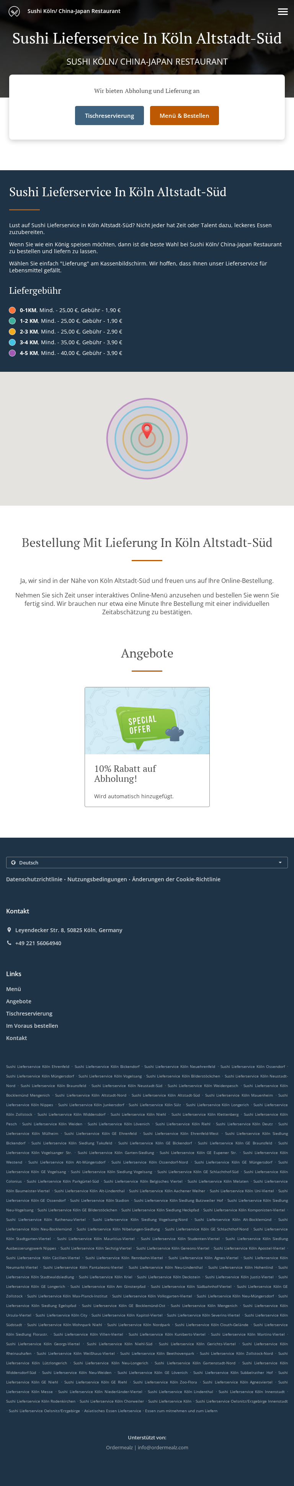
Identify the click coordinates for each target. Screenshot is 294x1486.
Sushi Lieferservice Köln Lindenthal (181, 1391)
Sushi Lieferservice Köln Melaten (218, 1181)
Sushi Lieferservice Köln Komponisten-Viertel (244, 1210)
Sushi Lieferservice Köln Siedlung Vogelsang (111, 1171)
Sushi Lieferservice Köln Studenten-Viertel (180, 1238)
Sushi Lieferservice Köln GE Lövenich (153, 1372)
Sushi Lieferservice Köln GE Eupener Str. (198, 1152)
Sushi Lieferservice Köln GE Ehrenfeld (100, 1133)
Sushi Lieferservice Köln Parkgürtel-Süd (63, 1181)
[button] (283, 11)
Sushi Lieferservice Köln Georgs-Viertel (43, 1343)
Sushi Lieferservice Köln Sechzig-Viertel (96, 1248)
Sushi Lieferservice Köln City (61, 1315)
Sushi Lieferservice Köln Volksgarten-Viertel (152, 1296)
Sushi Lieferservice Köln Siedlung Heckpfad (160, 1210)
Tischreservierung (29, 1013)
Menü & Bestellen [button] (184, 115)
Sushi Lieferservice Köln (169, 1401)
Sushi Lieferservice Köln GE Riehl (95, 1382)
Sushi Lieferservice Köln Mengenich (204, 1305)
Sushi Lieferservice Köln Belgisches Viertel (143, 1181)
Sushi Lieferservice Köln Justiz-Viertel (239, 1276)
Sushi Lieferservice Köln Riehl (183, 1123)
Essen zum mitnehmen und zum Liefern (181, 1410)
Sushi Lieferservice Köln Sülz (155, 1104)
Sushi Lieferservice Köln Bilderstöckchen (183, 1076)
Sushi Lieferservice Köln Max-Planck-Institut (67, 1296)
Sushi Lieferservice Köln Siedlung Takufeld (71, 1143)
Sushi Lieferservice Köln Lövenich (119, 1123)
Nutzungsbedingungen (97, 879)
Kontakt (16, 1038)
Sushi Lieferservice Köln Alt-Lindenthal (89, 1190)
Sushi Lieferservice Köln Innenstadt (252, 1391)
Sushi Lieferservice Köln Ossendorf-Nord (149, 1162)
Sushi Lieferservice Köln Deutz (244, 1123)
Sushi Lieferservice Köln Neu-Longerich (111, 1363)
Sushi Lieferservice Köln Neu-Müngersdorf (235, 1296)
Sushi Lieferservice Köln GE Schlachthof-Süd (197, 1171)
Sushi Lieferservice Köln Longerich (217, 1104)
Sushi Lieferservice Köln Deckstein (168, 1276)
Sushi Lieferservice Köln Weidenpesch (203, 1085)
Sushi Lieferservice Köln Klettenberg (205, 1114)
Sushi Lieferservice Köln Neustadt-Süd (126, 1085)
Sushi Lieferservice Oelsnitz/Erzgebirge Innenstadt (242, 1401)
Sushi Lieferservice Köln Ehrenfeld (37, 1066)
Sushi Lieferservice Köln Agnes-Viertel (203, 1257)
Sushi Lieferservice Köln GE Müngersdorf (233, 1162)
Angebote (18, 1001)
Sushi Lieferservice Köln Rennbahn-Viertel (124, 1257)
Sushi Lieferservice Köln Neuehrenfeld (179, 1066)
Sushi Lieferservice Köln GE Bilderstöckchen (77, 1210)
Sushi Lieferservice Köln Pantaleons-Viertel (83, 1267)
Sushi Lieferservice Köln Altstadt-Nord (90, 1095)
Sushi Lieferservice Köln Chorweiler (112, 1401)
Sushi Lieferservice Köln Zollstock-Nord (236, 1353)
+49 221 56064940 (38, 943)
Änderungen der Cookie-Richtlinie (176, 879)
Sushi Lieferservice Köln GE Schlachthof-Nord (206, 1229)
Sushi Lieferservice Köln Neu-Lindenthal (166, 1267)
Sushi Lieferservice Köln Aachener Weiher (167, 1190)
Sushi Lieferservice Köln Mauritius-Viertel (96, 1238)
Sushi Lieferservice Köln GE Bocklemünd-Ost (123, 1305)
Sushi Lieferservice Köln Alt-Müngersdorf (66, 1162)
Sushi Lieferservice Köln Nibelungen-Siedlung (118, 1229)
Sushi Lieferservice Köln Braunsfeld (53, 1085)
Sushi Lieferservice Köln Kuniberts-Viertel (167, 1334)
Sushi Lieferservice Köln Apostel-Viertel (249, 1248)
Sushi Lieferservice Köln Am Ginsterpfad (107, 1286)
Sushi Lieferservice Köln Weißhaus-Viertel (75, 1353)
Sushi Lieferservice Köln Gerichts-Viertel (197, 1343)
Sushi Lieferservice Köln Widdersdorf (72, 1114)
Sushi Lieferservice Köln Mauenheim (239, 1095)
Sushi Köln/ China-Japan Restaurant (73, 11)
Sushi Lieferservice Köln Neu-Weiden (77, 1372)
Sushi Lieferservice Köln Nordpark (138, 1324)
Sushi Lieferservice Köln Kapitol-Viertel (126, 1315)
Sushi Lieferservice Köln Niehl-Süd (119, 1343)
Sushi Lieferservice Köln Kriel (105, 1276)
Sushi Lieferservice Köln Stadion (99, 1200)
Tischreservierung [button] (109, 115)
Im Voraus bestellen (32, 1025)
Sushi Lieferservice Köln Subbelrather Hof (232, 1372)
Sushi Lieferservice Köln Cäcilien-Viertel (43, 1257)
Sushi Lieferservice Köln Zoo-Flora (165, 1382)
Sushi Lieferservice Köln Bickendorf (107, 1066)
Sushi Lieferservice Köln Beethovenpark (157, 1353)
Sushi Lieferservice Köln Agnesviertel (237, 1382)
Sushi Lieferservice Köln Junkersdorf (91, 1104)
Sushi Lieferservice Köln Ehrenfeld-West (181, 1133)
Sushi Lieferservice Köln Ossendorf (252, 1066)
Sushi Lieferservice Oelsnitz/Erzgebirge (44, 1410)
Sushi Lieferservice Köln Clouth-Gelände (212, 1324)
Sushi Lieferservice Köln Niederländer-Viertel (100, 1391)
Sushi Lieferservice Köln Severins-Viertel (203, 1315)
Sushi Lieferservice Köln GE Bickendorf (155, 1143)
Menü (13, 989)
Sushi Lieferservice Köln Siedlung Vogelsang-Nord (140, 1219)
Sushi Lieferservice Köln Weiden (52, 1123)
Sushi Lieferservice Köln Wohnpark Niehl (65, 1324)
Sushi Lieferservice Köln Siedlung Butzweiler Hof (178, 1200)
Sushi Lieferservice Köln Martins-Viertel (247, 1334)
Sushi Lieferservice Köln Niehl (139, 1114)
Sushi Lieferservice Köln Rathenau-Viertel (46, 1219)
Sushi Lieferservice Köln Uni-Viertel (242, 1190)
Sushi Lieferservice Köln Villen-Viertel (88, 1334)
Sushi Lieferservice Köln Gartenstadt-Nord (195, 1363)
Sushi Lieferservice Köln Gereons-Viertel (172, 1248)
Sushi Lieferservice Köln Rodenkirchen (40, 1401)
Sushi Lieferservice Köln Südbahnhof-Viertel (191, 1286)
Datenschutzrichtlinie (34, 879)
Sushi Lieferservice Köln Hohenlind (240, 1267)
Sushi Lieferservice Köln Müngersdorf (40, 1076)
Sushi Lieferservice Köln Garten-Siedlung (116, 1152)
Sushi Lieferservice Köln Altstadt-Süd (166, 1095)
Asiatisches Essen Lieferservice (113, 1410)
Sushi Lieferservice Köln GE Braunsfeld (235, 1143)
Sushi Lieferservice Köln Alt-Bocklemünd (232, 1219)
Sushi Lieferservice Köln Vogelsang (110, 1076)
